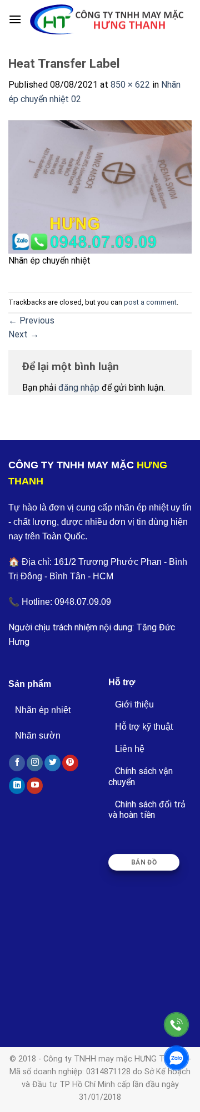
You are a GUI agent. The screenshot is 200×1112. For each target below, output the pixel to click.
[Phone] (176, 1024)
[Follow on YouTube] (35, 785)
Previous (31, 320)
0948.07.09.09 (82, 601)
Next (23, 334)
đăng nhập (78, 387)
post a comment (150, 302)
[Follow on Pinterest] (70, 763)
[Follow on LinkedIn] (17, 785)
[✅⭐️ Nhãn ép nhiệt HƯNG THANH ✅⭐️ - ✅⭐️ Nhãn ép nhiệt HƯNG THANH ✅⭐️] (106, 19)
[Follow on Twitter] (52, 763)
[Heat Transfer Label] (100, 185)
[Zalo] (176, 1057)
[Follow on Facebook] (17, 763)
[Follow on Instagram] (35, 763)
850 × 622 (130, 84)
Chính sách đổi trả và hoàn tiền (147, 809)
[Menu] (15, 19)
